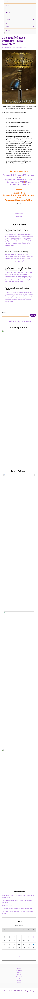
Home (19, 968)
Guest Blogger (9, 254)
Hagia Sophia (22, 278)
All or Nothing (7, 905)
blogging (28, 240)
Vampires (7, 240)
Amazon (22, 240)
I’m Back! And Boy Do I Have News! (16, 231)
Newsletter (19, 976)
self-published (13, 243)
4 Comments (8, 234)
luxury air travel (14, 261)
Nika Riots (25, 280)
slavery (12, 301)
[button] (20, 33)
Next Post (19, 216)
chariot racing (15, 276)
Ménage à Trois (12, 236)
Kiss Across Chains (16, 280)
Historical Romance (18, 272)
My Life (7, 238)
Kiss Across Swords (16, 299)
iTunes (28, 182)
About (19, 982)
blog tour (16, 258)
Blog (19, 978)
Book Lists (19, 970)
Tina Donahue (23, 261)
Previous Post (19, 213)
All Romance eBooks (19, 184)
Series (19, 972)
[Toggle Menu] (33, 9)
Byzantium (8, 276)
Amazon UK (20, 175)
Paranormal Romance (16, 238)
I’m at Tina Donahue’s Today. (16, 252)
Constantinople (24, 276)
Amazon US (8, 175)
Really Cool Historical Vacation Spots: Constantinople (18, 269)
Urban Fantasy (27, 238)
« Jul (18, 956)
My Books (30, 236)
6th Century (23, 274)
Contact (19, 980)
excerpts (20, 260)
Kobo (31, 180)
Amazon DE (22, 180)
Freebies (19, 974)
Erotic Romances (18, 234)
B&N (22, 182)
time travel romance (17, 281)
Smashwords (13, 182)
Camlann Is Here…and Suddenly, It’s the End (17, 908)
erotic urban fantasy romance (20, 242)
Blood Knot (8, 242)
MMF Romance (22, 236)
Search (4, 312)
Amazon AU (10, 180)
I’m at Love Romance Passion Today (17, 289)
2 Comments (8, 272)
